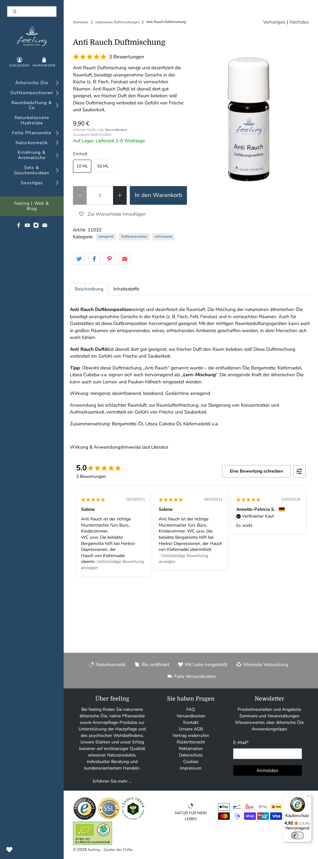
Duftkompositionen (32, 93)
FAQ (190, 709)
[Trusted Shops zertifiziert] (84, 818)
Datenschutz (191, 755)
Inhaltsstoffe (126, 289)
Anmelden (268, 770)
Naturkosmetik (32, 143)
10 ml (82, 166)
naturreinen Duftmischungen (117, 22)
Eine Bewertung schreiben (256, 471)
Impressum (191, 768)
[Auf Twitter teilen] (79, 259)
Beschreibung (89, 289)
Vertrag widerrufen (190, 735)
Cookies (190, 762)
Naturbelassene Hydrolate (32, 120)
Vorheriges (274, 22)
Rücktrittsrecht (191, 742)
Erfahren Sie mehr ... (112, 781)
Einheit (80, 154)
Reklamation (191, 749)
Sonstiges (32, 183)
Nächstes (299, 22)
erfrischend (163, 236)
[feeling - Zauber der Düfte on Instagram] (36, 227)
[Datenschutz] (108, 818)
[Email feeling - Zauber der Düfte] (44, 227)
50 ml (103, 166)
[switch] (297, 835)
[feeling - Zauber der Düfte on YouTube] (27, 227)
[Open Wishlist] (9, 849)
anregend (105, 236)
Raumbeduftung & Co (31, 105)
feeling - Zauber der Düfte (110, 849)
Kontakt (190, 722)
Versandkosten (116, 129)
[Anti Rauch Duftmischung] (251, 114)
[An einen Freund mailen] (125, 259)
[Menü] (308, 797)
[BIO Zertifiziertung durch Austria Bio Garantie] (92, 843)
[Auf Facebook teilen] (94, 259)
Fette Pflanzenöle (31, 133)
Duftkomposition (134, 236)
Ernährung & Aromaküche (32, 155)
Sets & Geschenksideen (31, 170)
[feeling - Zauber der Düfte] (32, 36)
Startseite (80, 22)
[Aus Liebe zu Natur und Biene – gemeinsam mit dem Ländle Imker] (133, 818)
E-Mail (241, 742)
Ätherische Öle (31, 83)
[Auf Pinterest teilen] (110, 259)
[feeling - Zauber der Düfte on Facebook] (18, 227)
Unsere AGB (191, 729)
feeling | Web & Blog (31, 206)
